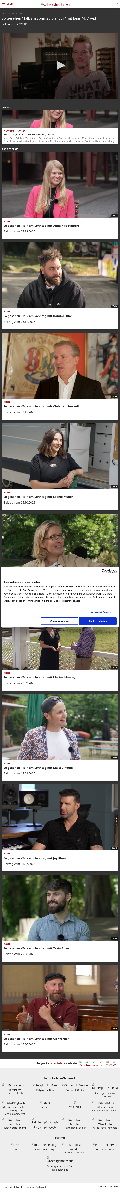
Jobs (16, 1187)
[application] (60, 66)
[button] (60, 65)
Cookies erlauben (98, 621)
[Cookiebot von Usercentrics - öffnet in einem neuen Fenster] (104, 571)
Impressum (27, 1187)
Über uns (7, 1187)
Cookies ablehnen (59, 621)
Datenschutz (43, 1187)
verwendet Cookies (101, 612)
